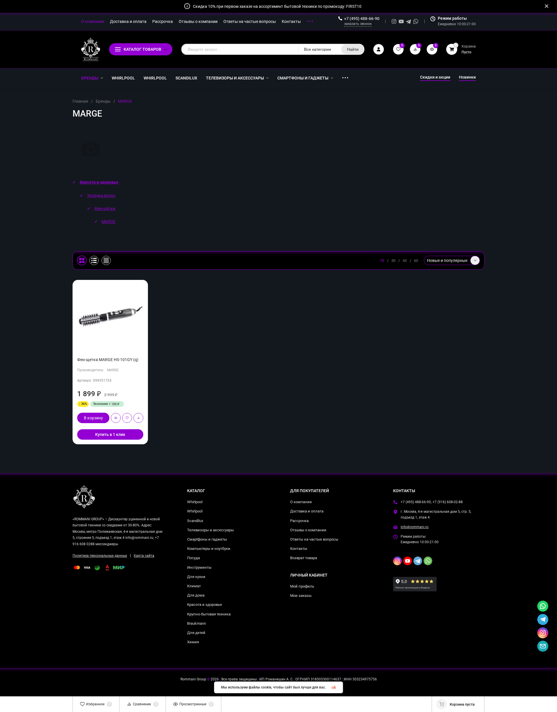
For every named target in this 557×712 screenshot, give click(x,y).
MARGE (108, 221)
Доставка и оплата (306, 511)
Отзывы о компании (308, 530)
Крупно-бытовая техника (209, 614)
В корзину (93, 418)
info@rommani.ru (414, 527)
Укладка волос (101, 195)
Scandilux (195, 521)
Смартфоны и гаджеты (207, 539)
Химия (193, 642)
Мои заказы (301, 595)
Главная (80, 101)
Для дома (196, 595)
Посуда (193, 558)
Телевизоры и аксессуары (210, 530)
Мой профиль (302, 586)
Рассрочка (299, 521)
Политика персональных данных (100, 556)
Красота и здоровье (99, 182)
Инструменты (199, 567)
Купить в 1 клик (110, 434)
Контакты (298, 548)
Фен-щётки (104, 208)
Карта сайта (144, 556)
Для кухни (196, 577)
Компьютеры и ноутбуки (208, 548)
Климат (194, 586)
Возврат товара (303, 558)
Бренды (103, 101)
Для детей (196, 633)
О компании (301, 502)
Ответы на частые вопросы (314, 539)
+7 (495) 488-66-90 (361, 18)
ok (334, 687)
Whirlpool (194, 502)
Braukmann (196, 623)
